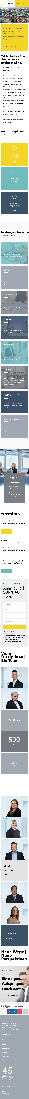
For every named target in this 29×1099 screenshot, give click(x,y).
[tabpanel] (14, 488)
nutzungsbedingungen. (8, 1088)
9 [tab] (14, 46)
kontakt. (4, 1044)
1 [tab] (4, 46)
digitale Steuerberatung (13, 119)
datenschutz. (12, 1086)
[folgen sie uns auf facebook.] (9, 1011)
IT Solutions (20, 117)
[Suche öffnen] (24, 4)
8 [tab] (13, 46)
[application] (14, 15)
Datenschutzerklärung (10, 635)
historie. (4, 1040)
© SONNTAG (5, 1093)
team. (4, 1042)
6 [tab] (10, 46)
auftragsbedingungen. (8, 1091)
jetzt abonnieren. (12, 627)
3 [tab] (6, 46)
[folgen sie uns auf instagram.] (19, 1011)
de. (9, 4)
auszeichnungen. (7, 1038)
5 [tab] (9, 46)
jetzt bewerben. (12, 995)
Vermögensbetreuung (9, 117)
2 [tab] (5, 46)
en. (12, 4)
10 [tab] (15, 46)
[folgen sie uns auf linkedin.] (14, 1011)
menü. (19, 3)
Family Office (13, 114)
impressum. (5, 1086)
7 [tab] (11, 46)
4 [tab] (7, 46)
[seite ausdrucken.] (25, 1011)
